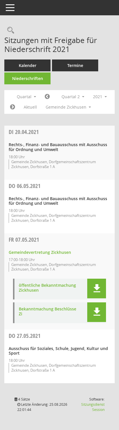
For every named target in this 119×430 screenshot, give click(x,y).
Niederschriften (27, 78)
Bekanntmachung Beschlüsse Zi (47, 312)
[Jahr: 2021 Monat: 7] (12, 107)
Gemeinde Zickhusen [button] (67, 107)
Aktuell (30, 107)
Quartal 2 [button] (71, 96)
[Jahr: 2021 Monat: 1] (47, 97)
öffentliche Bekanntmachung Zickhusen (47, 288)
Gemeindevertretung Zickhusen (40, 252)
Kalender (27, 65)
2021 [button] (98, 96)
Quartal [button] (25, 96)
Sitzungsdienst (93, 407)
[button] (96, 288)
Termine (75, 65)
